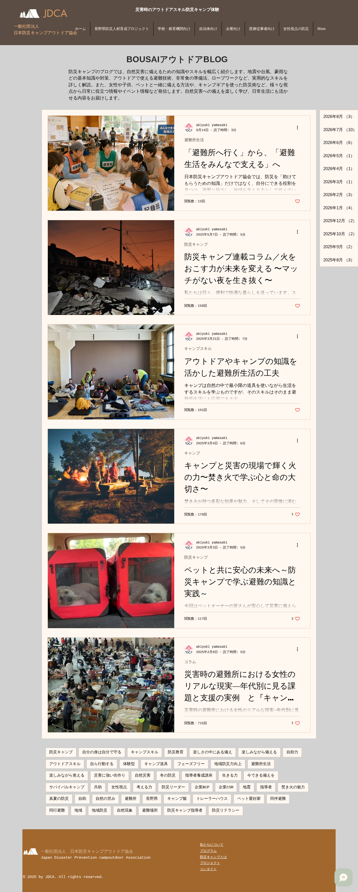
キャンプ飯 (177, 798)
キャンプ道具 (156, 764)
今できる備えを (261, 775)
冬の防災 (168, 775)
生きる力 (230, 775)
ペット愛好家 (249, 798)
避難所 (130, 798)
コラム (190, 662)
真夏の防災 (59, 798)
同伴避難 (278, 798)
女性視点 (119, 787)
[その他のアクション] (299, 127)
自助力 (292, 752)
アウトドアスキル (65, 764)
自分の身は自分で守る (101, 752)
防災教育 (175, 752)
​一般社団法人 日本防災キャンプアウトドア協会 (87, 851)
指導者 (266, 787)
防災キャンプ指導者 (184, 810)
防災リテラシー (225, 810)
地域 (78, 810)
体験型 (129, 764)
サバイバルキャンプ (66, 787)
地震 (247, 787)
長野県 (152, 798)
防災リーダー (173, 787)
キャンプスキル (198, 349)
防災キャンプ (196, 244)
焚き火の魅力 (293, 787)
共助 (98, 787)
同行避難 (57, 810)
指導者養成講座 (199, 775)
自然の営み (105, 798)
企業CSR (226, 787)
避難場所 (150, 810)
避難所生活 (194, 140)
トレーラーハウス (212, 798)
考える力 (144, 787)
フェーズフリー (191, 764)
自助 (82, 798)
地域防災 (99, 810)
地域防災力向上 (228, 764)
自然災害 (142, 775)
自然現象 (125, 810)
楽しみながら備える (259, 752)
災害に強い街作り (109, 775)
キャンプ (192, 453)
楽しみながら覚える (66, 775)
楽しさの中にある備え (212, 752)
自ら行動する (102, 764)
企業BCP (202, 787)
